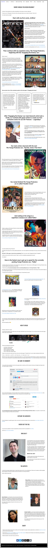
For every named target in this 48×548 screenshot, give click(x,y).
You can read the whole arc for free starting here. (10, 82)
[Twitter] (20, 540)
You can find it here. (38, 135)
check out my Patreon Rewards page (30, 138)
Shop (35, 1)
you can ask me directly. (10, 430)
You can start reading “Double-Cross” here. (9, 313)
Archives (12, 1)
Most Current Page (19, 1)
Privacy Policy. (33, 545)
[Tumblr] (23, 540)
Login (43, 1)
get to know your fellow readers (20, 532)
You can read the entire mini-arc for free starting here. (10, 168)
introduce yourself (10, 532)
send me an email (42, 529)
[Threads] (28, 540)
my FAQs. (32, 428)
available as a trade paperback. (16, 83)
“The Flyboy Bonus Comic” (6, 289)
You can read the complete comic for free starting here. (34, 45)
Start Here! (3, 1)
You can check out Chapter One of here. (9, 237)
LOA (24, 1)
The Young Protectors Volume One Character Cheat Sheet (33, 279)
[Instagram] (25, 540)
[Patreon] (30, 540)
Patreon (30, 126)
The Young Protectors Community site (35, 392)
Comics (7, 1)
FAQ (31, 1)
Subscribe (27, 1)
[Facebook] (17, 540)
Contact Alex (39, 1)
